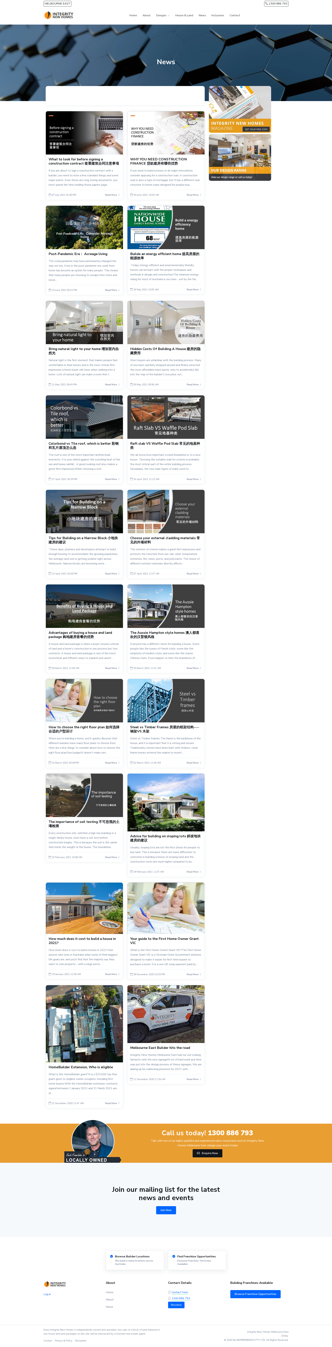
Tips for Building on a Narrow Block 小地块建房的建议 (83, 540)
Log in (47, 1294)
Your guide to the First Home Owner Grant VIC (164, 940)
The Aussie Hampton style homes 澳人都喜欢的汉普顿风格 (164, 634)
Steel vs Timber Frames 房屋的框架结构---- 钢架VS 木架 (164, 729)
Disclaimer (80, 1340)
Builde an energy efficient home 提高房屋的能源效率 (164, 256)
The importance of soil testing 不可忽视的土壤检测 (84, 823)
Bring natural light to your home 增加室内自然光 (84, 351)
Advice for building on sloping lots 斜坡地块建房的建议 (165, 838)
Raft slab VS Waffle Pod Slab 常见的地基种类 (165, 445)
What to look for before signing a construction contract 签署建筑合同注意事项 (84, 161)
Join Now (166, 1210)
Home (133, 15)
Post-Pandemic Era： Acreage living (78, 254)
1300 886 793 (277, 4)
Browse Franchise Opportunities (255, 1294)
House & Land (184, 15)
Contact (235, 15)
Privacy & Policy (63, 1340)
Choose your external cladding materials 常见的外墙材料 (165, 540)
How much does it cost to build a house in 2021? (82, 940)
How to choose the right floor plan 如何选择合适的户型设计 (84, 729)
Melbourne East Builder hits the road (160, 1047)
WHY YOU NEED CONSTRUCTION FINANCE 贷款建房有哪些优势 (158, 161)
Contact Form (180, 1292)
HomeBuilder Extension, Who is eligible (81, 1067)
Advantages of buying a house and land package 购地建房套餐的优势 (80, 634)
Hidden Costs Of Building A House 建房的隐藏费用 (165, 351)
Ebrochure (176, 1305)
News (202, 15)
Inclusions (217, 15)
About (146, 15)
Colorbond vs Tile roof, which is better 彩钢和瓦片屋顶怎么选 (84, 445)
